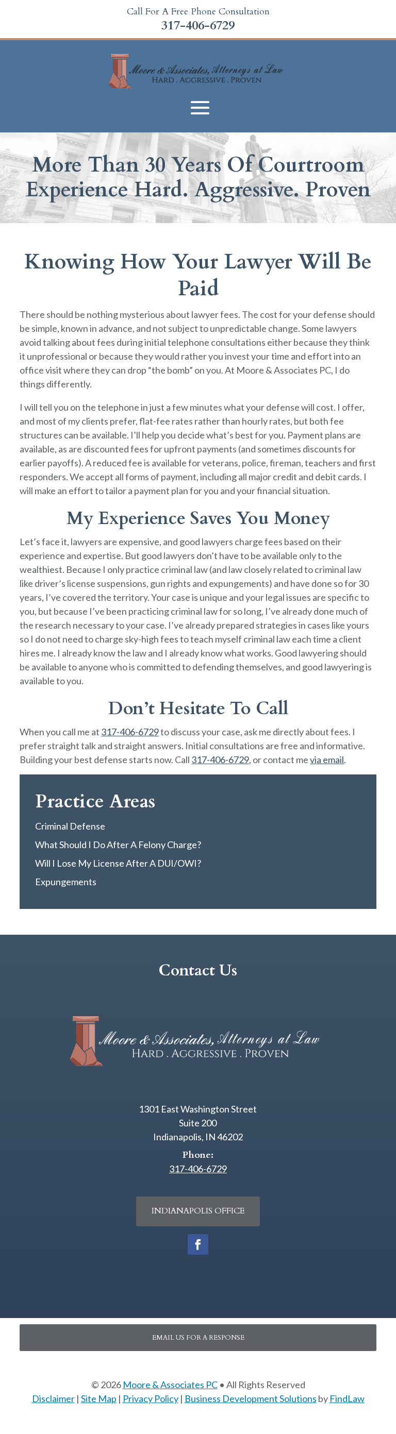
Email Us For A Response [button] (198, 1337)
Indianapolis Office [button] (198, 1211)
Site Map (99, 1398)
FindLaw (347, 1398)
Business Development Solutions (251, 1398)
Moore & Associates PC (170, 1384)
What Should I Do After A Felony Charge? (118, 844)
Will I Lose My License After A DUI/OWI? (118, 863)
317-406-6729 (198, 25)
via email (327, 759)
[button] (200, 108)
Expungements (65, 881)
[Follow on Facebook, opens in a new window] (198, 1244)
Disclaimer (53, 1398)
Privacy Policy (150, 1398)
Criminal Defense (70, 826)
